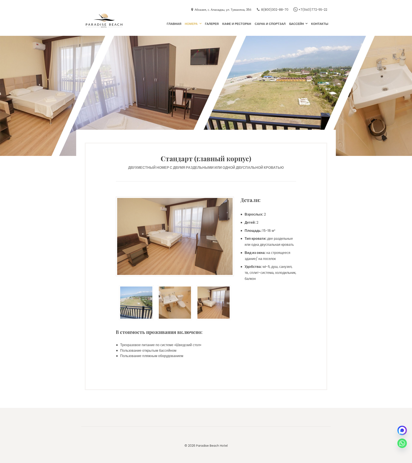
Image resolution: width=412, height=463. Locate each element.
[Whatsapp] (402, 443)
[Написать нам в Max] (402, 430)
